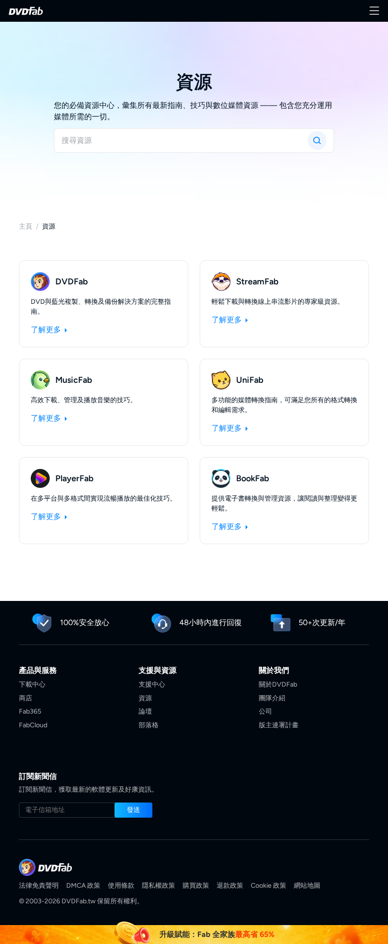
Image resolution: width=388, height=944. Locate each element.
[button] (133, 810)
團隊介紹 (272, 698)
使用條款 (121, 886)
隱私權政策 (158, 886)
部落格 (149, 725)
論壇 (145, 711)
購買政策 (196, 886)
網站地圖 (307, 886)
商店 (25, 698)
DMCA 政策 (83, 886)
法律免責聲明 (39, 886)
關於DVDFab (278, 684)
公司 (265, 711)
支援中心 (152, 684)
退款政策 (230, 886)
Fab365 (30, 711)
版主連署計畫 (279, 725)
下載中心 (32, 684)
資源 (145, 698)
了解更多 (47, 329)
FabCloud (33, 725)
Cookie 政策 (268, 886)
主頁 (25, 226)
